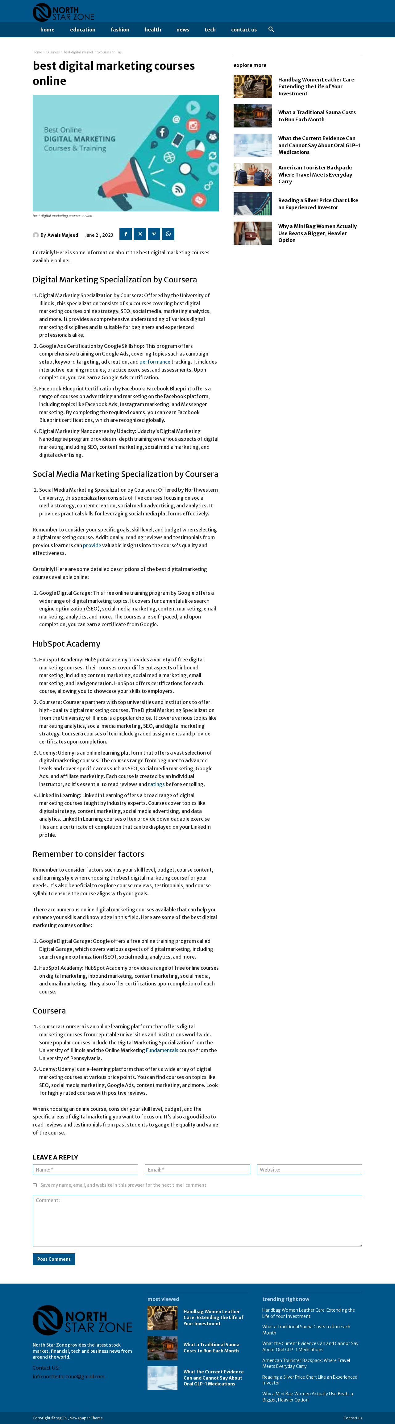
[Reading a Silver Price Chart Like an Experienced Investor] (253, 203)
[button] (271, 29)
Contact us (352, 1418)
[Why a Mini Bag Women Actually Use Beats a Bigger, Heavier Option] (253, 233)
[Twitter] (140, 234)
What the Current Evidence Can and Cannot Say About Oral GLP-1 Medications (319, 145)
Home (37, 52)
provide (92, 545)
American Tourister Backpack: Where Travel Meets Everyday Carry (315, 174)
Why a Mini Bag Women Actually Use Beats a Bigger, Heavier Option (317, 233)
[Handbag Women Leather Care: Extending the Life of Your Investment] (253, 86)
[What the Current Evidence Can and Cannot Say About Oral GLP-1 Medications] (253, 145)
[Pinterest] (154, 234)
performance (155, 362)
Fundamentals (162, 1050)
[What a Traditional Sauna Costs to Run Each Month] (253, 115)
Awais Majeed (63, 235)
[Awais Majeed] (37, 235)
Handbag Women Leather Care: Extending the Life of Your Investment (317, 87)
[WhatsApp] (168, 234)
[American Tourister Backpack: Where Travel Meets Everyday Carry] (253, 174)
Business (53, 52)
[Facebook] (125, 234)
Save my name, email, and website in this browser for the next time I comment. (124, 1185)
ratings (157, 784)
